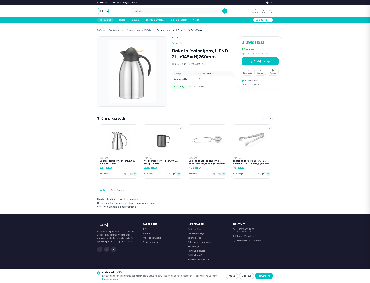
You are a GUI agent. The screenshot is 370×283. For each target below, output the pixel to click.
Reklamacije (193, 246)
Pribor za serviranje (154, 20)
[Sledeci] (270, 118)
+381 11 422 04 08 (107, 2)
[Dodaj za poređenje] (125, 174)
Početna (101, 30)
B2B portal (263, 20)
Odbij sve (246, 276)
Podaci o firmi (194, 229)
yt (113, 249)
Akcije (196, 20)
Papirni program (178, 20)
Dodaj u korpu (262, 61)
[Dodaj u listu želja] (136, 128)
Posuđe (135, 20)
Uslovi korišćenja (196, 233)
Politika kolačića (195, 255)
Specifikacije (117, 190)
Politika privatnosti (196, 251)
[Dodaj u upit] (130, 174)
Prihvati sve (264, 276)
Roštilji (121, 20)
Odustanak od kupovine (199, 242)
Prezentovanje (134, 30)
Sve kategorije (116, 30)
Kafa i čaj (148, 30)
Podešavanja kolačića (198, 259)
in (107, 249)
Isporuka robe (194, 238)
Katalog (107, 20)
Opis (102, 190)
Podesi (232, 276)
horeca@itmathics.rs (128, 2)
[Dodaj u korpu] (134, 174)
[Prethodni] (264, 118)
